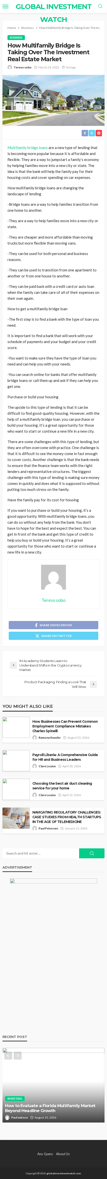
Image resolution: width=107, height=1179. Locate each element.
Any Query (45, 1154)
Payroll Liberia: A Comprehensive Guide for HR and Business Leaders (65, 757)
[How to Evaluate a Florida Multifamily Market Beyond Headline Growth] (53, 1085)
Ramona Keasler (50, 737)
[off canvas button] (5, 6)
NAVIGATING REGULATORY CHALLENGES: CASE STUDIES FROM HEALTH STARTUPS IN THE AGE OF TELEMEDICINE (66, 817)
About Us (63, 1154)
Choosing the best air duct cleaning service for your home (62, 785)
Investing (14, 1098)
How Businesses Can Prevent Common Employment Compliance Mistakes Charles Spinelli (65, 726)
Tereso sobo (23, 67)
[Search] (100, 6)
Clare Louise (47, 766)
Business (16, 37)
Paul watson (19, 1117)
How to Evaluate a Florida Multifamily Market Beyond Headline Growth (50, 1108)
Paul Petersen (48, 828)
